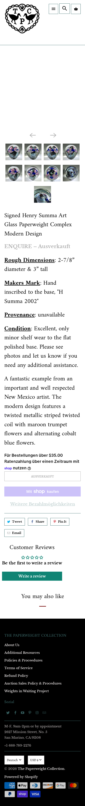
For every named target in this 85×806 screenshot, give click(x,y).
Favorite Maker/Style (22, 445)
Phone (12, 419)
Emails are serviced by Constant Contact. (31, 494)
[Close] (77, 290)
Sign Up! (42, 506)
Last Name (15, 393)
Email (12, 341)
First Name (16, 367)
